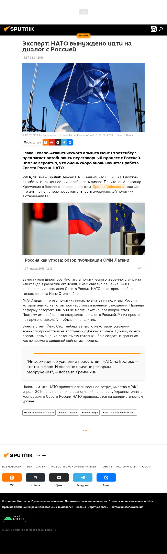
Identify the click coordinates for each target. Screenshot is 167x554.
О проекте (9, 501)
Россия (146, 466)
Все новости (11, 466)
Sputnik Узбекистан (109, 186)
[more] (140, 268)
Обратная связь (98, 507)
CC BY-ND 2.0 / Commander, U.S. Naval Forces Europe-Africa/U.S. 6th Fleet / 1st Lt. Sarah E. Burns (79, 135)
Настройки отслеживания (126, 507)
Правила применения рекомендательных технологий (37, 507)
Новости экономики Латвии (73, 466)
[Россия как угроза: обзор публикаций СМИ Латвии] (83, 229)
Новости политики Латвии (39, 412)
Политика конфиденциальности (86, 501)
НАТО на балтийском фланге (119, 412)
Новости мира (90, 412)
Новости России (68, 412)
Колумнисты (126, 466)
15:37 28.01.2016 (33, 57)
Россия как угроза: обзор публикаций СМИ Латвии (77, 260)
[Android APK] (14, 518)
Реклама (80, 507)
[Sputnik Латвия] (20, 32)
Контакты (23, 501)
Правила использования (47, 501)
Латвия (41, 466)
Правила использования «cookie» (131, 501)
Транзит (106, 466)
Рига (28, 466)
